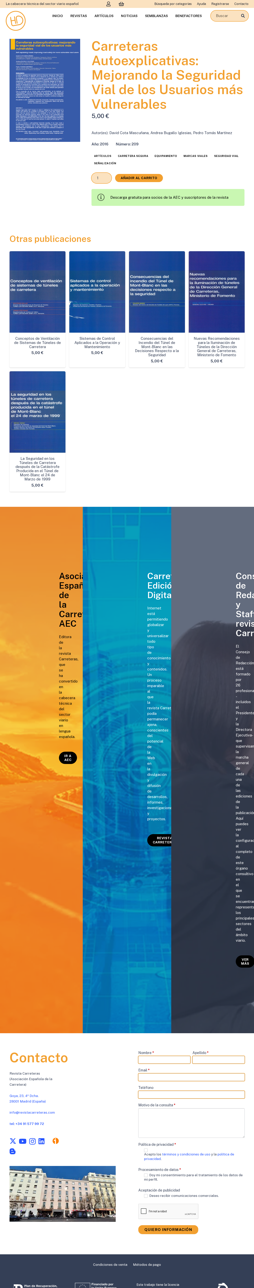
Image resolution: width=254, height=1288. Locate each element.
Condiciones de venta (110, 1265)
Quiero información (168, 1229)
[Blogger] (12, 1151)
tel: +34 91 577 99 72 (27, 1124)
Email (144, 1070)
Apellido (200, 1053)
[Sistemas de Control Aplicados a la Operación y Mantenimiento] (97, 292)
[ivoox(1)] (56, 1141)
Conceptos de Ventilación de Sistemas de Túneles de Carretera (37, 342)
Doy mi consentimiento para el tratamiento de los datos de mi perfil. (193, 1177)
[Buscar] (243, 16)
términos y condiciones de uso (186, 1154)
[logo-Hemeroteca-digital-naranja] (16, 21)
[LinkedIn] (41, 1141)
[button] (72, 46)
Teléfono (145, 1088)
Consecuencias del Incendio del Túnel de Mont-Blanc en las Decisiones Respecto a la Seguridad (157, 346)
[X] (13, 1141)
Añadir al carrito (139, 178)
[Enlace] (108, 4)
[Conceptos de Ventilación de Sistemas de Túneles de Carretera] (37, 292)
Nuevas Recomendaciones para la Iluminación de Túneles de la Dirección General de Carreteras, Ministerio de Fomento (217, 346)
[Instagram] (32, 1141)
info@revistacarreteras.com (32, 1112)
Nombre (146, 1053)
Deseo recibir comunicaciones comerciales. (183, 1196)
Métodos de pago (147, 1265)
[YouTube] (22, 1141)
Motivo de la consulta (157, 1105)
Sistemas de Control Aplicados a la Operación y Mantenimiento (97, 342)
